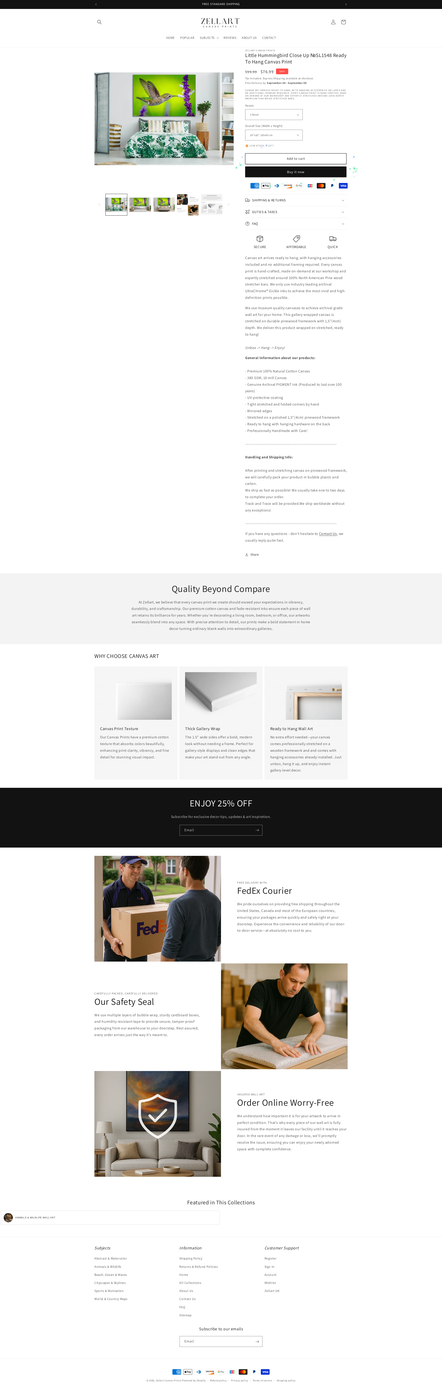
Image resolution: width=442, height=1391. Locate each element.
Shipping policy (286, 1380)
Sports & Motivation (109, 1291)
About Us (186, 1291)
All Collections (190, 1283)
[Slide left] (99, 205)
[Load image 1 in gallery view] (116, 204)
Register (271, 1259)
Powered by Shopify (194, 1380)
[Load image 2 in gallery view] (140, 204)
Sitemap (185, 1315)
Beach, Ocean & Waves (110, 1275)
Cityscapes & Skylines (110, 1283)
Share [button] (254, 554)
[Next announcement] (346, 4)
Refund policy (218, 1380)
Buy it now (296, 172)
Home (183, 1275)
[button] (99, 22)
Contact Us (328, 533)
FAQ (182, 1307)
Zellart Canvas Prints (169, 1380)
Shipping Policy (190, 1259)
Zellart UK (272, 1291)
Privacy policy (239, 1380)
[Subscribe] (257, 830)
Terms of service (262, 1380)
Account (271, 1275)
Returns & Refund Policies (198, 1267)
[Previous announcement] (96, 4)
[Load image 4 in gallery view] (187, 204)
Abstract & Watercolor (110, 1259)
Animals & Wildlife (107, 1267)
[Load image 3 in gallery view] (164, 204)
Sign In (270, 1267)
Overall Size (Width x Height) (264, 126)
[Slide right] (229, 205)
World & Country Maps (111, 1299)
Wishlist (270, 1283)
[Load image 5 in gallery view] (211, 204)
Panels (249, 106)
